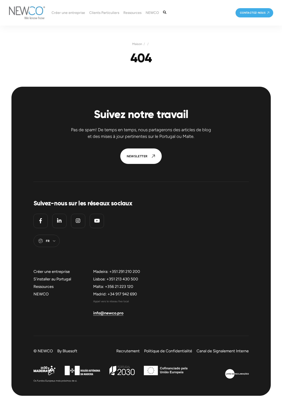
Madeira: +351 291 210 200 (116, 271)
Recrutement (128, 351)
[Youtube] (97, 221)
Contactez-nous (252, 12)
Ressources (43, 286)
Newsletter (137, 156)
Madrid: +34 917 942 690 (115, 294)
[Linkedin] (59, 221)
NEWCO (41, 294)
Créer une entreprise (51, 271)
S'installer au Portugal (52, 279)
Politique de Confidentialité (168, 351)
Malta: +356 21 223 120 (113, 286)
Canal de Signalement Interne (223, 351)
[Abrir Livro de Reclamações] (237, 374)
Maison (137, 44)
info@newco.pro (108, 313)
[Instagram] (78, 221)
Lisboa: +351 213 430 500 (115, 279)
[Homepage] (22, 13)
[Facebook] (40, 221)
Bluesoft (70, 351)
